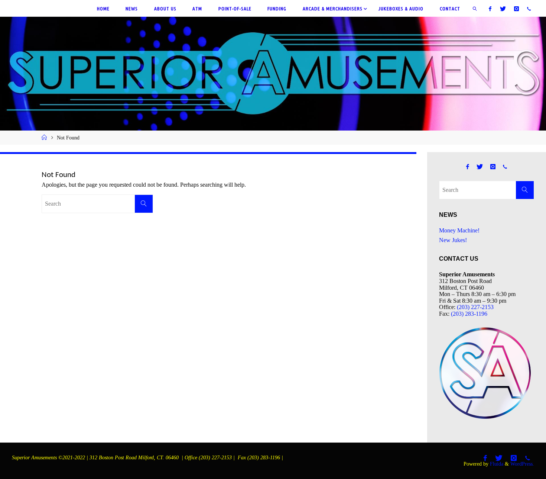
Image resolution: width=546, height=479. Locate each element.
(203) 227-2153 (475, 307)
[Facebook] (490, 8)
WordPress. (522, 464)
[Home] (44, 138)
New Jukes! (453, 240)
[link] (475, 8)
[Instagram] (516, 8)
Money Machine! (459, 230)
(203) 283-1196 (469, 314)
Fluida (495, 464)
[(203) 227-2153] (529, 8)
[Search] (144, 204)
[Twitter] (502, 8)
